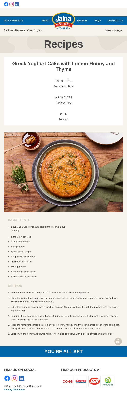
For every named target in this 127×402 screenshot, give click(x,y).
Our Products (13, 20)
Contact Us (115, 20)
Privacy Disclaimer (14, 389)
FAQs (98, 20)
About (46, 20)
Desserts (20, 30)
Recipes (82, 20)
